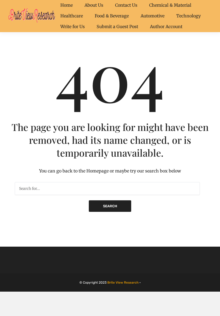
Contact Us (126, 5)
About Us (94, 5)
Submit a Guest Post (117, 26)
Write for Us (72, 26)
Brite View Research (123, 282)
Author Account (166, 26)
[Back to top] (214, 310)
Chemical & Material (170, 5)
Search (110, 206)
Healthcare (71, 15)
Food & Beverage (112, 15)
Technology (188, 15)
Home (66, 5)
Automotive (152, 15)
